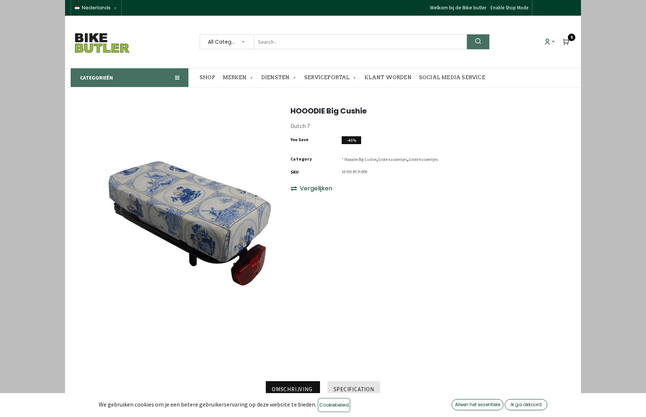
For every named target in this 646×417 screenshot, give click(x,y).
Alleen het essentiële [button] (477, 404)
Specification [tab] (353, 389)
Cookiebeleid (334, 405)
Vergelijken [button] (316, 188)
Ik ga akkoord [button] (526, 404)
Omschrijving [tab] (293, 389)
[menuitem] (209, 77)
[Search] (478, 41)
